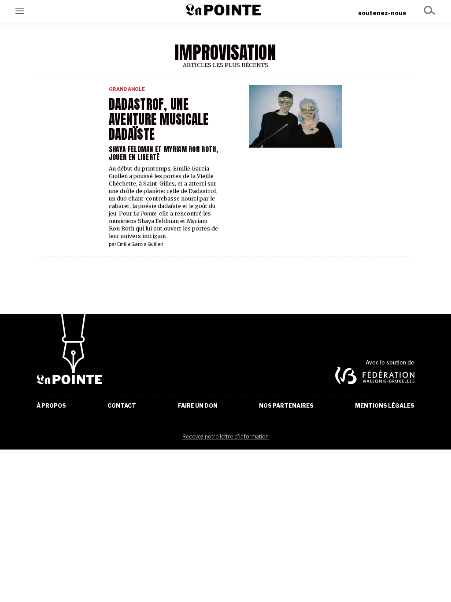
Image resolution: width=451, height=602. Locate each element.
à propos (51, 406)
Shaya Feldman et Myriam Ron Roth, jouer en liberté (163, 153)
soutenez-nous (382, 12)
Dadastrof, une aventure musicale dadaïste (159, 119)
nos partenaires (286, 406)
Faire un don (198, 406)
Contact (121, 406)
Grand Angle (127, 89)
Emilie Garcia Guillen (140, 244)
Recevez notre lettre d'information (225, 436)
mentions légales (384, 406)
